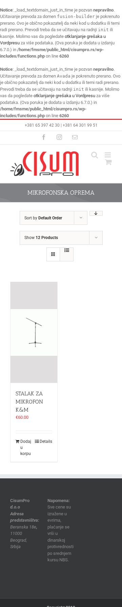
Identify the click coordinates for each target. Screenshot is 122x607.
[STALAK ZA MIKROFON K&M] (34, 332)
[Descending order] (96, 213)
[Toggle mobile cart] (108, 162)
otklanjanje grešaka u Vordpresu (64, 95)
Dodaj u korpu (25, 447)
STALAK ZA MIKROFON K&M (29, 401)
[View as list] (66, 250)
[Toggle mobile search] (94, 154)
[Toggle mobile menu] (108, 154)
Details (46, 441)
